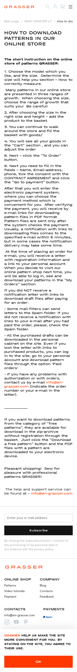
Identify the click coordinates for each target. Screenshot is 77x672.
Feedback (47, 596)
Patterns (10, 585)
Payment (10, 596)
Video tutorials (14, 591)
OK (38, 662)
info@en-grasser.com (52, 493)
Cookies (12, 635)
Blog (43, 585)
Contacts (46, 591)
